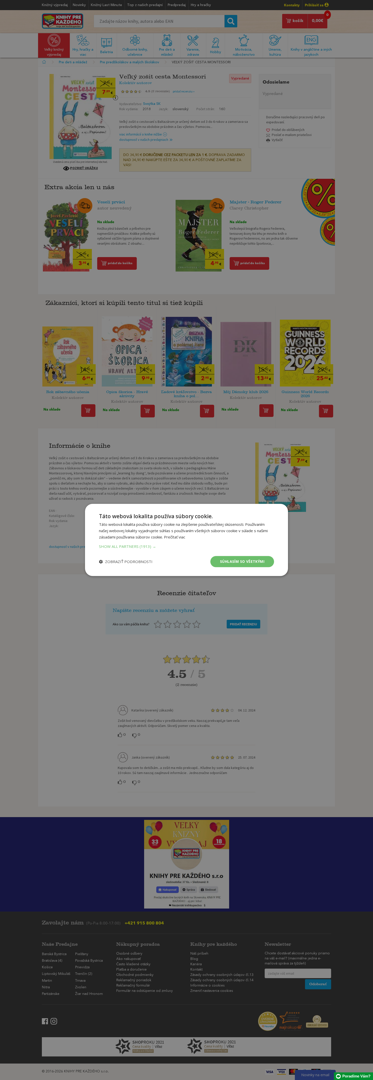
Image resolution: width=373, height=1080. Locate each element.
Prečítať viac (174, 536)
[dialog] (186, 540)
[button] (186, 546)
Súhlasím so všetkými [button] (242, 561)
